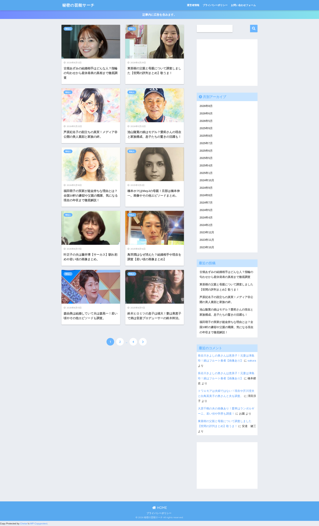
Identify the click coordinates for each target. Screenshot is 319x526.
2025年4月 (206, 165)
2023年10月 (207, 247)
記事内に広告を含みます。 (159, 14)
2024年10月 (207, 180)
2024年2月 (206, 225)
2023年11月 (207, 239)
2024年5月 (206, 210)
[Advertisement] (122, 389)
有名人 (68, 29)
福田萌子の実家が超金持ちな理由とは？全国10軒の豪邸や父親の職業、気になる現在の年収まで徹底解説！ (226, 327)
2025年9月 (206, 128)
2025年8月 (206, 135)
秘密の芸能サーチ (78, 5)
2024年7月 (206, 202)
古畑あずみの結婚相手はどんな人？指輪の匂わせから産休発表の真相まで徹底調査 (226, 274)
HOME (161, 508)
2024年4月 (206, 217)
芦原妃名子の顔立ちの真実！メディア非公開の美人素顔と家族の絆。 (226, 300)
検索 (254, 28)
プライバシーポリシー (215, 5)
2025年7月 (206, 143)
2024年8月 (206, 195)
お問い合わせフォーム (243, 5)
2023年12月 (207, 232)
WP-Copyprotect (38, 523)
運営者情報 (193, 5)
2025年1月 (206, 173)
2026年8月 (206, 106)
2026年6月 (206, 113)
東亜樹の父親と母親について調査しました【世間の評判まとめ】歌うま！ (226, 287)
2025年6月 (206, 150)
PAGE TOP (309, 507)
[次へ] (143, 342)
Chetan (24, 523)
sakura (252, 360)
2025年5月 (206, 158)
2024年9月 (206, 187)
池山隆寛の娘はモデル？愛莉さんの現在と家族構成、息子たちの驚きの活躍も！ (226, 312)
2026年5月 (206, 121)
